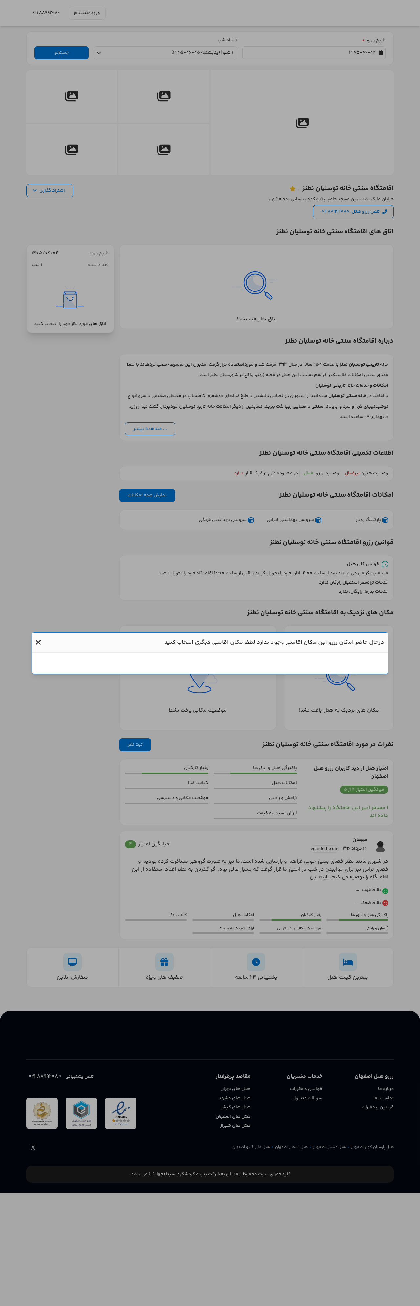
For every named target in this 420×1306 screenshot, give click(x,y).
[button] (38, 642)
